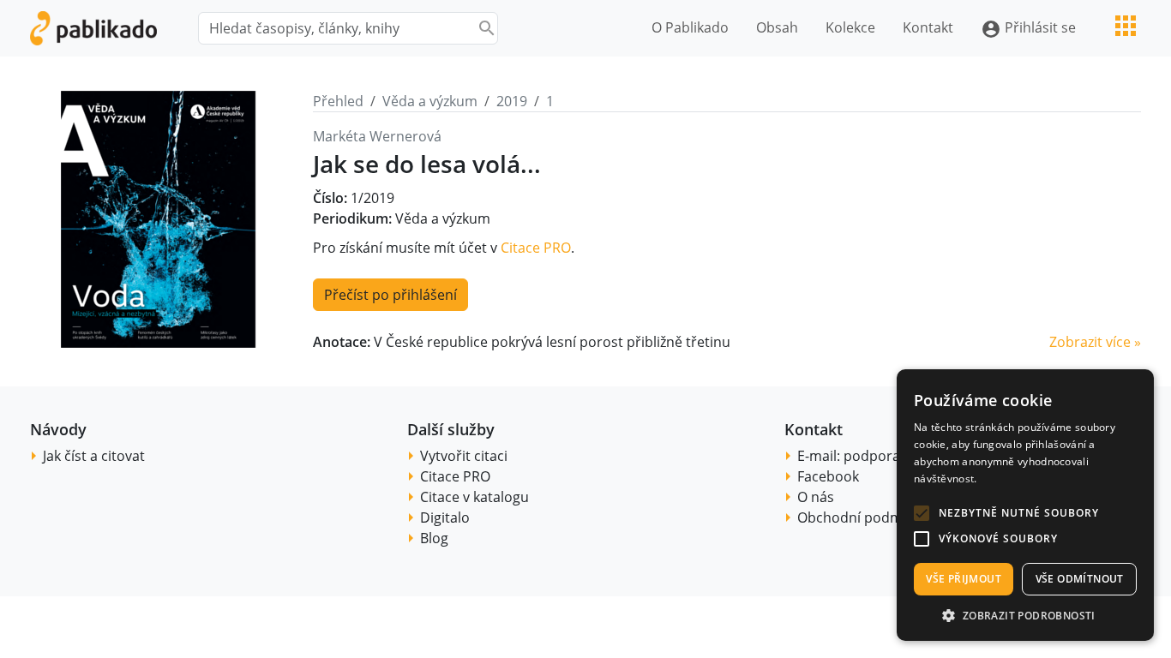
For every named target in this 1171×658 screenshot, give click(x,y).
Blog (434, 538)
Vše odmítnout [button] (1080, 578)
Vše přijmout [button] (963, 578)
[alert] (1025, 505)
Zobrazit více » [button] (1095, 341)
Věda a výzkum (429, 101)
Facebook (828, 476)
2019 (511, 101)
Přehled (338, 101)
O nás (815, 497)
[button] (921, 513)
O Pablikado (690, 27)
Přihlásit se (1028, 28)
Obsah (777, 27)
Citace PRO (536, 247)
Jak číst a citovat (94, 455)
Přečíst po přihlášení (390, 294)
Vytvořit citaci (463, 455)
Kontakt (928, 27)
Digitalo (445, 517)
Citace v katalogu (474, 497)
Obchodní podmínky (862, 517)
